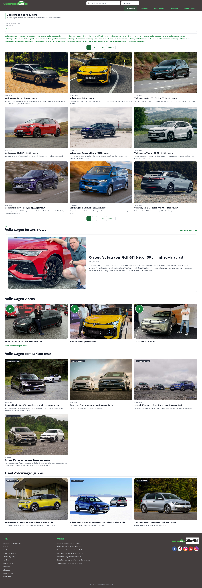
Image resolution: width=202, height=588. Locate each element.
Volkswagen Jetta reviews (14, 39)
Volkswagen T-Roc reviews (180, 39)
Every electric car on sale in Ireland (69, 563)
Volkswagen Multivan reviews (34, 39)
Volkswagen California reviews (98, 36)
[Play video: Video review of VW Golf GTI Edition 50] (36, 321)
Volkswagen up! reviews (118, 41)
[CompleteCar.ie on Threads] (185, 548)
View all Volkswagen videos (16, 345)
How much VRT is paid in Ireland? (69, 546)
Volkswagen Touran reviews (98, 41)
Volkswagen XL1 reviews (136, 41)
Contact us (7, 577)
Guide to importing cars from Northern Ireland (73, 560)
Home (5, 546)
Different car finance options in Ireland (70, 550)
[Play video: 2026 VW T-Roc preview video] (101, 321)
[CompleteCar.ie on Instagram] (196, 548)
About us (6, 570)
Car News (144, 9)
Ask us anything (190, 9)
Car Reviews (130, 9)
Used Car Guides (9, 553)
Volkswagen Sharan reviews (117, 39)
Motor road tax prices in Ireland (68, 543)
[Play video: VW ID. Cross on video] (165, 321)
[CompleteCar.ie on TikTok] (180, 548)
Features (174, 9)
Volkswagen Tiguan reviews (55, 41)
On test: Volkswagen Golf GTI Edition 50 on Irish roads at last (136, 257)
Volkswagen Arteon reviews (36, 36)
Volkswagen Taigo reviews (14, 41)
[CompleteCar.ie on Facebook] (174, 548)
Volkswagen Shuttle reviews (139, 39)
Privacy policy (8, 573)
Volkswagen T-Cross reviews (160, 39)
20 (103, 47)
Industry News (159, 9)
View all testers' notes (188, 230)
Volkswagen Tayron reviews (35, 41)
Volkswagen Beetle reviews (56, 36)
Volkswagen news (12, 29)
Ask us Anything (9, 556)
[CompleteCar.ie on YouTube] (191, 548)
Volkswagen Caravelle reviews (120, 36)
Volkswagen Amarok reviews (15, 36)
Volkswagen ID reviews (177, 36)
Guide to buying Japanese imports (69, 556)
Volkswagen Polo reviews (76, 39)
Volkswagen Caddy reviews (77, 36)
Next (111, 47)
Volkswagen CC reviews (141, 36)
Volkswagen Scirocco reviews (96, 39)
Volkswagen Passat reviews (56, 39)
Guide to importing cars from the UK (70, 553)
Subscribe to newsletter (12, 543)
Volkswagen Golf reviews (159, 36)
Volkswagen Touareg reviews (77, 41)
